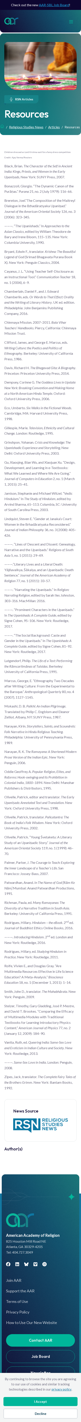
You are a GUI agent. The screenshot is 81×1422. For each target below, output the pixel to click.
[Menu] (73, 21)
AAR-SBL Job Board (54, 5)
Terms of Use (17, 1301)
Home (2, 126)
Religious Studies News (26, 127)
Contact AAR (40, 1340)
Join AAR (13, 1280)
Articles (54, 127)
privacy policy (61, 1389)
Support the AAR (20, 1290)
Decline (40, 1414)
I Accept (40, 1401)
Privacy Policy (17, 1312)
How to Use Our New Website (31, 1322)
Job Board (40, 1356)
